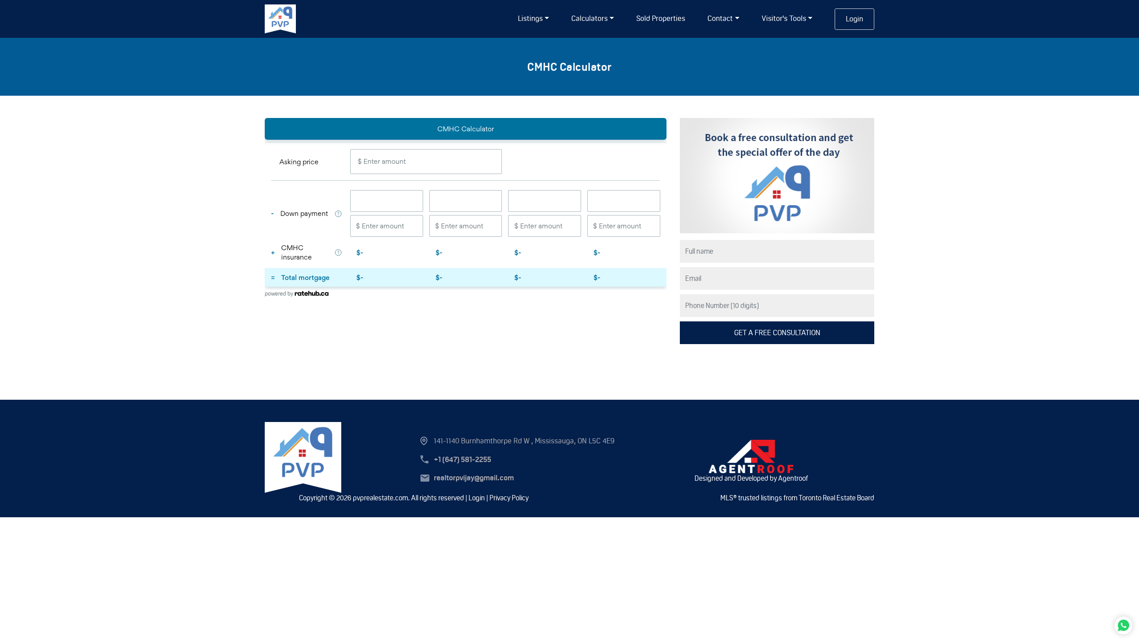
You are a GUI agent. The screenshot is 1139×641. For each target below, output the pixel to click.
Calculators (589, 18)
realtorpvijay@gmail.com (474, 478)
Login (854, 19)
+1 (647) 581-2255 (462, 459)
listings (530, 18)
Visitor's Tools (784, 18)
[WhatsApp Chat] (1123, 625)
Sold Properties (660, 18)
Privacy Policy (509, 498)
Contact (720, 18)
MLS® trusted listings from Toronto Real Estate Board (797, 498)
